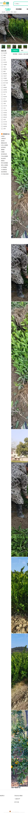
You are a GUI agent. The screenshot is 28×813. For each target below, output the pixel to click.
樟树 (4, 57)
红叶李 (5, 105)
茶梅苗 (5, 115)
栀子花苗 (5, 83)
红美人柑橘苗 (4, 145)
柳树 (4, 85)
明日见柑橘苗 (4, 163)
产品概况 (8, 9)
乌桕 (4, 67)
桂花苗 (5, 62)
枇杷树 (5, 126)
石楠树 (5, 64)
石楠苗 (5, 78)
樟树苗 (5, 69)
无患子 (5, 76)
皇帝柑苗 (3, 147)
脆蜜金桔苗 (4, 143)
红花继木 (5, 80)
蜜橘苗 (3, 149)
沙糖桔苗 (3, 138)
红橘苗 (3, 151)
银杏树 (5, 96)
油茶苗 (5, 89)
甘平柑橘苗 (4, 167)
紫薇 (4, 55)
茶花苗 (5, 124)
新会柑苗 (3, 158)
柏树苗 (5, 101)
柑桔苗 (15, 12)
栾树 (4, 128)
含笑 (4, 108)
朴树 (4, 60)
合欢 (4, 94)
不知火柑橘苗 (4, 156)
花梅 (4, 103)
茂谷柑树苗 (4, 171)
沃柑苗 (3, 136)
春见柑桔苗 (4, 154)
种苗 (12, 12)
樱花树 (5, 73)
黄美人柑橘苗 (4, 165)
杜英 (4, 99)
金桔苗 (3, 140)
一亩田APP (17, 799)
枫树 (4, 71)
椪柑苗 (3, 160)
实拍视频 (19, 9)
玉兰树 (5, 110)
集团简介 (2, 795)
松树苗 (5, 112)
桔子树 (5, 122)
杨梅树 (5, 87)
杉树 (4, 119)
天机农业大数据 (18, 795)
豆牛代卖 (16, 802)
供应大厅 (8, 12)
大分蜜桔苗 (4, 169)
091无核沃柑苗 (5, 174)
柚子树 (5, 92)
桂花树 (5, 53)
